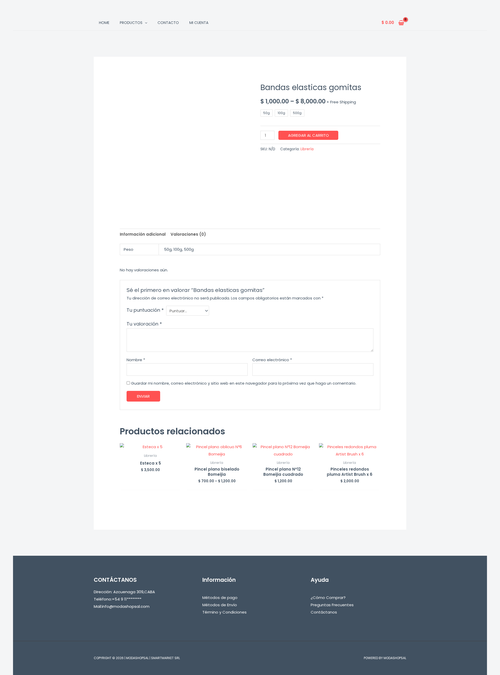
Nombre (136, 359)
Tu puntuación (145, 310)
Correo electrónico (272, 359)
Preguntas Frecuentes (332, 605)
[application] (144, 22)
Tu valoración (144, 324)
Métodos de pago (220, 597)
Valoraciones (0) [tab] (188, 234)
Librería (307, 149)
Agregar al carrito (308, 135)
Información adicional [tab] (143, 234)
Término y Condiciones (224, 612)
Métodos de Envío (219, 605)
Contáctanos (324, 612)
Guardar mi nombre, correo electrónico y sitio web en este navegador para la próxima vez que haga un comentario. (243, 383)
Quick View (150, 446)
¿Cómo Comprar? (328, 597)
